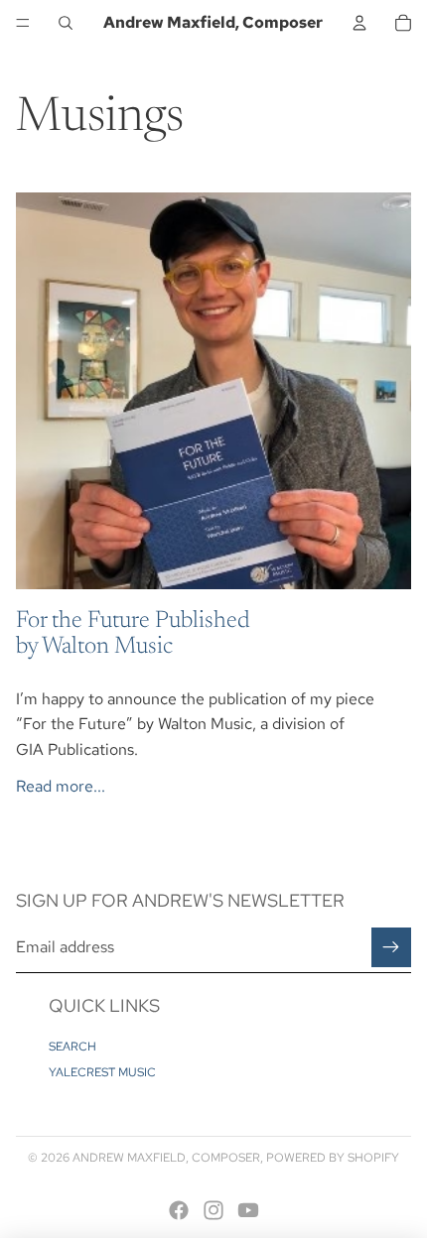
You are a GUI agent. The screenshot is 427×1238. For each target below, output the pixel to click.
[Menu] (23, 23)
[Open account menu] (359, 23)
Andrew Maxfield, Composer (166, 1158)
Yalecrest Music (102, 1072)
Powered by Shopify (332, 1158)
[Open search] (65, 23)
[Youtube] (248, 1210)
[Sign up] (391, 947)
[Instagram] (213, 1210)
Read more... (60, 786)
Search (72, 1046)
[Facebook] (179, 1210)
